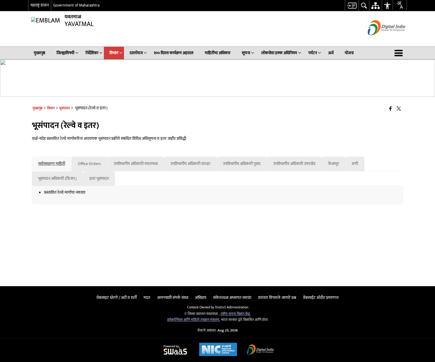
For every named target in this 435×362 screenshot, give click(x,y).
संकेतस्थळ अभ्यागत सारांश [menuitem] (232, 297)
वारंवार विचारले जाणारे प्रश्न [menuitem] (277, 297)
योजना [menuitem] (349, 52)
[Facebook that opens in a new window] (390, 109)
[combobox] (400, 5)
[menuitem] (352, 5)
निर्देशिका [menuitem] (92, 52)
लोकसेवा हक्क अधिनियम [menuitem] (279, 52)
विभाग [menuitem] (113, 52)
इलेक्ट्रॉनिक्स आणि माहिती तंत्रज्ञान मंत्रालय (193, 320)
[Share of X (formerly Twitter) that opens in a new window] (398, 109)
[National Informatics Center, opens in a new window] (218, 350)
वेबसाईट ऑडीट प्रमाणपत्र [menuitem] (321, 297)
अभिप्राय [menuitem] (200, 297)
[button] (400, 53)
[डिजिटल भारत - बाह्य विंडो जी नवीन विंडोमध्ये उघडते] (379, 40)
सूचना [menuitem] (246, 52)
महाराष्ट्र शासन (39, 5)
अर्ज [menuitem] (331, 52)
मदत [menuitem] (147, 297)
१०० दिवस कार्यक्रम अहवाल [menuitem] (174, 52)
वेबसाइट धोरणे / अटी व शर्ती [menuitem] (116, 297)
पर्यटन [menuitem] (312, 52)
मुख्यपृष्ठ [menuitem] (39, 52)
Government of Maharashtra (76, 5)
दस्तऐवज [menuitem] (136, 52)
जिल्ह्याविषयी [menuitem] (65, 52)
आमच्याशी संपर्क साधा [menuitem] (172, 297)
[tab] (51, 164)
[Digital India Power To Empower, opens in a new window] (260, 350)
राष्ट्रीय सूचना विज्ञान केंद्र (235, 314)
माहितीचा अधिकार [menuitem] (218, 52)
